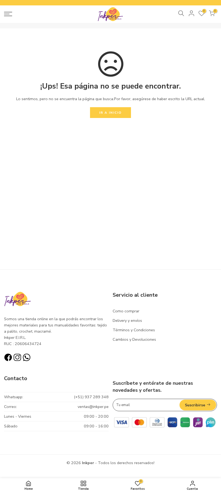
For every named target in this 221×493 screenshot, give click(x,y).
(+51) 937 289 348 (91, 397)
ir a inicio (110, 112)
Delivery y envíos (127, 320)
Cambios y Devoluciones (134, 339)
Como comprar (126, 311)
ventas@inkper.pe (93, 406)
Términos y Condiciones (134, 330)
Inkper (88, 462)
